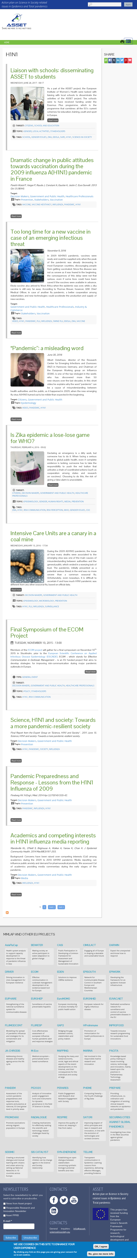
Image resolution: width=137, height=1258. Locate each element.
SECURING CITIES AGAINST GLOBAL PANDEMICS (119, 1121)
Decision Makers (20, 196)
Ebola (56, 137)
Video (15, 321)
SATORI (87, 1117)
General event (30, 677)
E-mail (7, 1221)
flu (38, 321)
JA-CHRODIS (12, 1050)
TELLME (88, 1152)
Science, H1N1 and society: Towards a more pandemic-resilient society (53, 723)
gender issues (39, 137)
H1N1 (68, 137)
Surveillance (52, 606)
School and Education (46, 125)
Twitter (64, 1200)
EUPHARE (11, 998)
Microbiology (46, 600)
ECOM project (35, 649)
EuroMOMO (63, 998)
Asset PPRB (12, 1215)
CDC (88, 510)
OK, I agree (101, 1246)
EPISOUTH (89, 971)
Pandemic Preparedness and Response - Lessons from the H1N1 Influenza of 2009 (52, 782)
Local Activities (41, 131)
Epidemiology (28, 402)
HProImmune (90, 1025)
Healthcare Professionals (79, 196)
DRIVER (9, 971)
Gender (28, 131)
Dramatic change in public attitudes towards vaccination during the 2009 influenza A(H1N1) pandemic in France (52, 169)
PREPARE (115, 1088)
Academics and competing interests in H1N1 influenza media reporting (53, 838)
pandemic (69, 204)
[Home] (17, 21)
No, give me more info (101, 1253)
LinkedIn (54, 1211)
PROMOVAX (12, 1117)
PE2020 (36, 1088)
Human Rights (55, 501)
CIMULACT (89, 945)
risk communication (35, 510)
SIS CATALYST (39, 1152)
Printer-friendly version (124, 41)
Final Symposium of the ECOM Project (47, 632)
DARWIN (114, 945)
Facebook (54, 1200)
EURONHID (89, 998)
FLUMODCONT (14, 1025)
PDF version (131, 41)
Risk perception (55, 510)
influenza (57, 204)
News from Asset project (19, 1203)
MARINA (88, 1050)
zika (50, 137)
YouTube (74, 1200)
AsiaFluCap (11, 945)
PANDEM (10, 1088)
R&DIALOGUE (39, 1117)
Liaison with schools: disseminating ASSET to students (52, 73)
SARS (62, 137)
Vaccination (56, 199)
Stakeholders (57, 131)
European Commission (100, 1214)
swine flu (58, 321)
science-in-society (82, 137)
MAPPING (62, 1050)
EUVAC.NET (116, 998)
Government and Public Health (47, 196)
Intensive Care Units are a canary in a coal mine (53, 536)
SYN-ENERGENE (66, 1152)
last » (61, 907)
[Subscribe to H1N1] (7, 912)
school (26, 137)
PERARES (62, 1088)
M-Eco (34, 1050)
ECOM (34, 971)
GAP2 (60, 1025)
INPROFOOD (116, 1025)
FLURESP (36, 1025)
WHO (66, 510)
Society (44, 749)
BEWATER (37, 945)
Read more (53, 120)
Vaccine (26, 204)
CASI (60, 945)
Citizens (29, 125)
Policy (27, 691)
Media (67, 501)
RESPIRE (62, 1117)
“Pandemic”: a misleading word (47, 348)
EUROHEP (37, 998)
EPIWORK (114, 971)
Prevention (27, 199)
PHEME (87, 1088)
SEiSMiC (10, 1152)
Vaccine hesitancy (41, 204)
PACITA (113, 1050)
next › (51, 907)
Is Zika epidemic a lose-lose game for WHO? (50, 438)
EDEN (60, 971)
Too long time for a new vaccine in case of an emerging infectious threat (51, 238)
